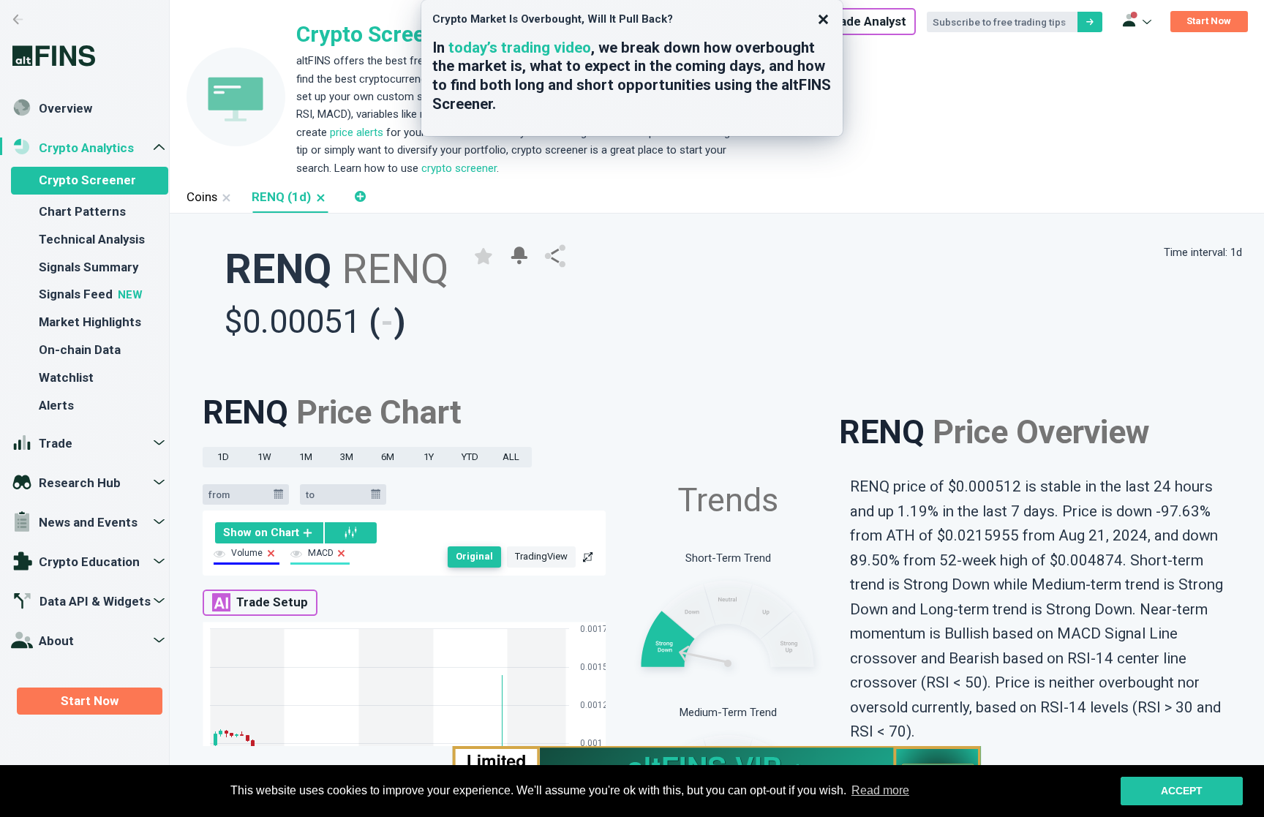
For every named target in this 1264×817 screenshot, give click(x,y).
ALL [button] (511, 456)
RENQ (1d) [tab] (281, 196)
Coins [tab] (202, 196)
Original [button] (474, 556)
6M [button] (387, 456)
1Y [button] (429, 456)
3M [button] (346, 456)
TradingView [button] (541, 556)
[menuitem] (269, 532)
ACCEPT (1182, 791)
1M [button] (305, 456)
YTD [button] (470, 456)
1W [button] (264, 456)
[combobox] (238, 494)
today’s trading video (519, 47)
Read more (880, 790)
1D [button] (223, 456)
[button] (320, 197)
